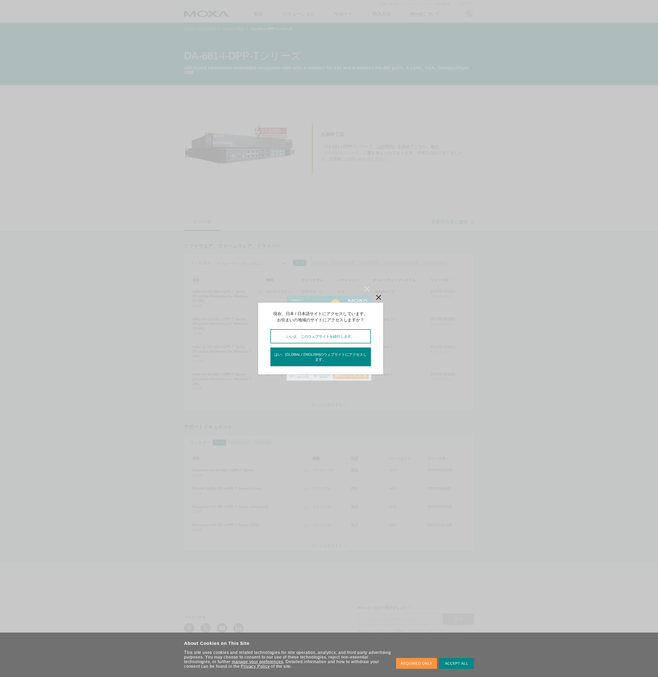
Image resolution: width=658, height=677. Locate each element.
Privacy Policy (255, 666)
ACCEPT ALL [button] (456, 663)
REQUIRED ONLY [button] (416, 663)
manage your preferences (257, 662)
